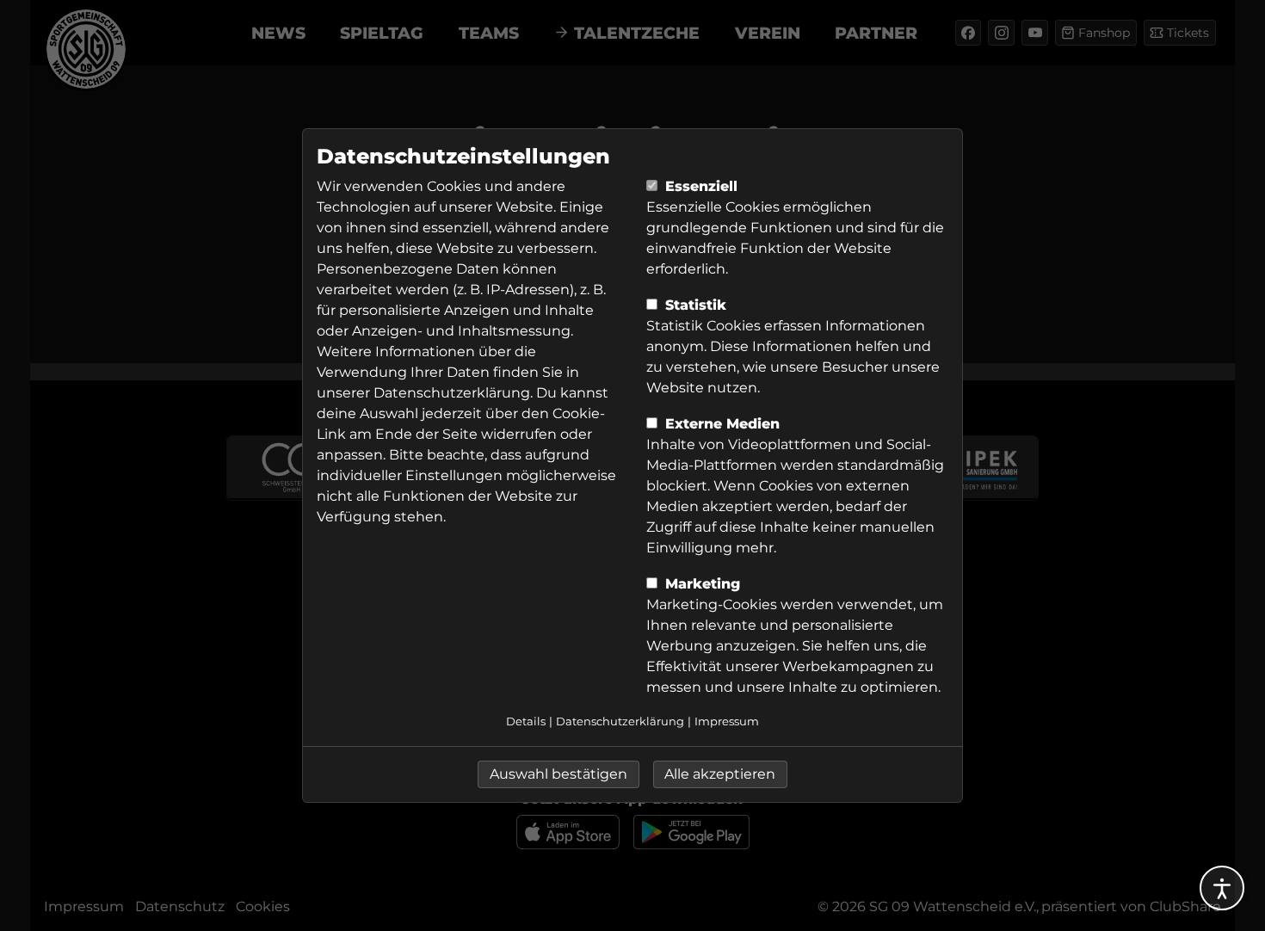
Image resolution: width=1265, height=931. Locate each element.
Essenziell (699, 186)
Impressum (726, 721)
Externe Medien (720, 424)
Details (526, 721)
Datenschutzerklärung (451, 393)
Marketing (700, 584)
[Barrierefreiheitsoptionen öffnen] (1222, 888)
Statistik (693, 305)
